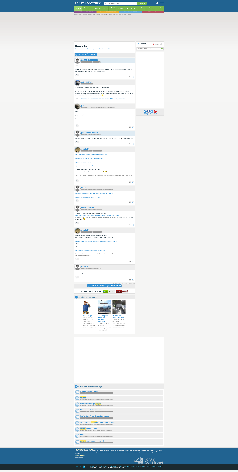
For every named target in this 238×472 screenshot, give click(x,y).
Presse (135, 466)
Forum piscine (152, 12)
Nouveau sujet (81, 54)
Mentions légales (112, 466)
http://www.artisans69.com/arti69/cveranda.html (89, 158)
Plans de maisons (130, 8)
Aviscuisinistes (160, 8)
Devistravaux (140, 8)
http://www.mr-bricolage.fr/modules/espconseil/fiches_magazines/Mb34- (96, 241)
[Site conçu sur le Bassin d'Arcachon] (80, 466)
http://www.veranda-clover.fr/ (83, 162)
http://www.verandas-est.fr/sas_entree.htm (87, 197)
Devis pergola (88, 316)
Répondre (93, 54)
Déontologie (141, 466)
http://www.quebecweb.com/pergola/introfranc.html (90, 250)
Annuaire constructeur (85, 12)
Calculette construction (123, 466)
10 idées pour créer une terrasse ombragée (103, 318)
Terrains (120, 8)
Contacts (92, 466)
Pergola (81, 46)
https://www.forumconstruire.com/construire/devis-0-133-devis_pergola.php (103, 98)
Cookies (160, 466)
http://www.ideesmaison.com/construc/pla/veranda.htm (91, 154)
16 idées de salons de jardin (118, 317)
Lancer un (97, 285)
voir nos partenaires (79, 456)
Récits (87, 8)
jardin (122, 138)
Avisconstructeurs (150, 8)
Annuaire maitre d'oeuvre (108, 12)
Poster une (114, 285)
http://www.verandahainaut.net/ (84, 165)
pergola (92, 69)
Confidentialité (153, 466)
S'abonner (157, 44)
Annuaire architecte (130, 12)
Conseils (104, 8)
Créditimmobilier (112, 8)
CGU (131, 466)
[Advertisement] (119, 28)
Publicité (147, 466)
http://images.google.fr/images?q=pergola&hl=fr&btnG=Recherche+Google (97, 215)
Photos (96, 8)
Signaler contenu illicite (101, 466)
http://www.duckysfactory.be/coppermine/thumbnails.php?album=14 (94, 193)
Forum (77, 8)
